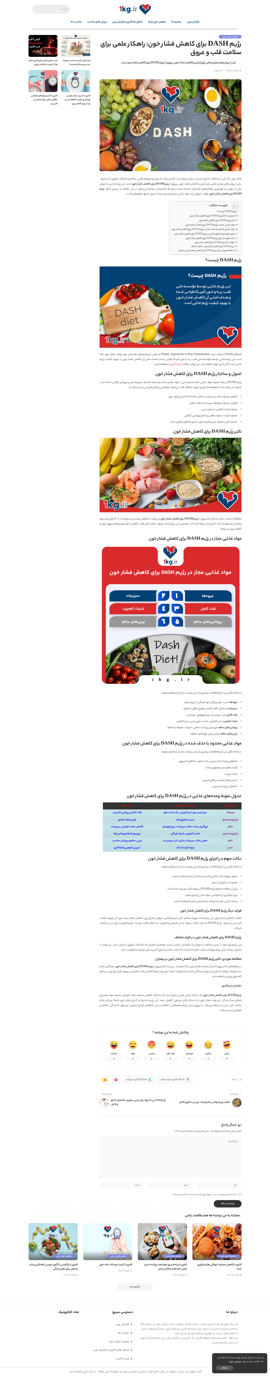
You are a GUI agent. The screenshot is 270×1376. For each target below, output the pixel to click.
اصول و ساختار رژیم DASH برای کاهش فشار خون (212, 216)
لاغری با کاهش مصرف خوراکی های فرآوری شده (219, 1267)
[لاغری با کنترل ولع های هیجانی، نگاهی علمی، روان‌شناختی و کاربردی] (42, 81)
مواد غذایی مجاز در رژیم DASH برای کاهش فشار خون (210, 225)
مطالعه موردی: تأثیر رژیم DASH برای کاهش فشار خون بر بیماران (206, 250)
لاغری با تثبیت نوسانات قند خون (115, 1265)
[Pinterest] (116, 1079)
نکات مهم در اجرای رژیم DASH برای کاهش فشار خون (210, 238)
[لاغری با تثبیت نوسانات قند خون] (107, 1241)
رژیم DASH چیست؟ (226, 212)
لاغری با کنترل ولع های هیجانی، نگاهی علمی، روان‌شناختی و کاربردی (43, 100)
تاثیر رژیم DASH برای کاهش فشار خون (217, 221)
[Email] (105, 1079)
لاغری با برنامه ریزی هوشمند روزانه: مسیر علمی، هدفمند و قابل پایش (165, 1267)
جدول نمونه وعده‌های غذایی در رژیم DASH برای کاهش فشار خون (204, 234)
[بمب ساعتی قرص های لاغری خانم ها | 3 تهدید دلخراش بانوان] (42, 46)
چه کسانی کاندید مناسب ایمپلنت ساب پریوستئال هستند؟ (76, 62)
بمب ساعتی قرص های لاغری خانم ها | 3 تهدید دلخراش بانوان (43, 62)
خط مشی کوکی (234, 1361)
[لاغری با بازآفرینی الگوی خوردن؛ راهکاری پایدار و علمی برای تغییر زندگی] (53, 1241)
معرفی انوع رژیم (230, 36)
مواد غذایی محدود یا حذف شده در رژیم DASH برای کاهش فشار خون (203, 229)
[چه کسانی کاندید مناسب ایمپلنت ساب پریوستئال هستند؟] (75, 46)
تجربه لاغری (176, 364)
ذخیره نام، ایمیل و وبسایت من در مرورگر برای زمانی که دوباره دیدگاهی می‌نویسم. (205, 1194)
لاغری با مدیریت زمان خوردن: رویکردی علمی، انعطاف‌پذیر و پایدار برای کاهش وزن (77, 100)
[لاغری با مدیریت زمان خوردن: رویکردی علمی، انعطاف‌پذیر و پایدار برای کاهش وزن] (75, 81)
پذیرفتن (224, 1368)
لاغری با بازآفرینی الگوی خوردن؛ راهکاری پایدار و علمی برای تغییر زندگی (53, 1267)
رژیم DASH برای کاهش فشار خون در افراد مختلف (212, 246)
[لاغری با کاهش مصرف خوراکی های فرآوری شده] (217, 1241)
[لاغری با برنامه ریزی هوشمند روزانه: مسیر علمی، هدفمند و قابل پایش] (162, 1241)
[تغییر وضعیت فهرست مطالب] (233, 206)
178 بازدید (217, 70)
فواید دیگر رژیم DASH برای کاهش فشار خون (214, 242)
